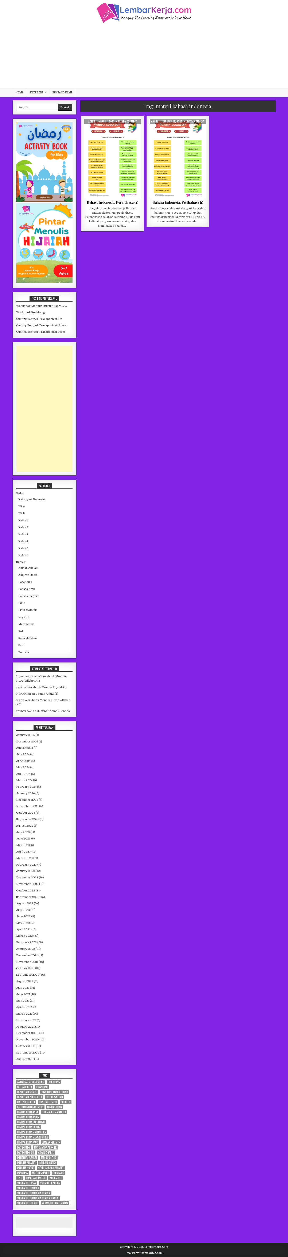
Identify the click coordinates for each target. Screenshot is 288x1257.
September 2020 (27, 1052)
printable (58, 1173)
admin (91, 121)
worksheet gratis (27, 1203)
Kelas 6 (125, 129)
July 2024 (23, 754)
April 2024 (23, 773)
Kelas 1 (23, 520)
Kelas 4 (23, 541)
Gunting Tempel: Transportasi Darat (40, 331)
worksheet (55, 1178)
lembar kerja (54, 1107)
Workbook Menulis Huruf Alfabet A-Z (41, 305)
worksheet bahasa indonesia (33, 1193)
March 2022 (24, 935)
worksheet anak (26, 1183)
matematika (23, 1147)
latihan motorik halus (30, 1107)
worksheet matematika (55, 1203)
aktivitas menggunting (30, 1082)
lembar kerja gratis (28, 1127)
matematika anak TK (45, 1147)
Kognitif (23, 617)
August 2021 (24, 981)
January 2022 (25, 948)
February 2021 (26, 1020)
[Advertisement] (144, 54)
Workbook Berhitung (30, 312)
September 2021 (27, 974)
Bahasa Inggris (28, 596)
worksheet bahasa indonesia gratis (38, 1198)
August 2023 (24, 825)
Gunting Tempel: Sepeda (53, 711)
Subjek (21, 562)
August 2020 (25, 1059)
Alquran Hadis (28, 574)
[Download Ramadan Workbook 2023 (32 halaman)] (44, 200)
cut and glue (24, 1087)
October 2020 (25, 1046)
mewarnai (22, 1173)
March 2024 (24, 780)
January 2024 (25, 793)
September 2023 (27, 819)
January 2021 (25, 1026)
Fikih (21, 603)
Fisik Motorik (27, 610)
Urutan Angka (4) (46, 693)
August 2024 (24, 747)
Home (19, 92)
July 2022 (23, 909)
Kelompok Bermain (31, 499)
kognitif (65, 1102)
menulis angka (47, 1163)
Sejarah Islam (27, 638)
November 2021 (27, 961)
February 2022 (26, 942)
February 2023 (26, 864)
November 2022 (27, 884)
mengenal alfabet (27, 1158)
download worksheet (29, 1097)
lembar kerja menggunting (32, 1137)
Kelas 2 (23, 527)
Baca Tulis (25, 582)
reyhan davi (24, 711)
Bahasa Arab (26, 589)
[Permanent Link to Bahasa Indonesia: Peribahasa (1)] (178, 158)
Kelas (20, 493)
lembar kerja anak (27, 1112)
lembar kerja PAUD (27, 1142)
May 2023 (23, 845)
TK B (21, 513)
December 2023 (27, 799)
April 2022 (23, 929)
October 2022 (25, 890)
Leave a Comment (127, 121)
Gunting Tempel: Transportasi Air (39, 319)
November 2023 (27, 806)
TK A (21, 506)
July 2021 (22, 987)
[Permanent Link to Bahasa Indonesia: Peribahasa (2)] (112, 158)
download (42, 1087)
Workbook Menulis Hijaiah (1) (47, 687)
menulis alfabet (26, 1163)
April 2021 (23, 1007)
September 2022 (27, 897)
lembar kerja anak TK (54, 1112)
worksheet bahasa (28, 1188)
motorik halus (40, 1173)
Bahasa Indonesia (106, 129)
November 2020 (27, 1039)
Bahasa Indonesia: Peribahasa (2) (112, 202)
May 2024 (23, 767)
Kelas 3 (23, 534)
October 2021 (25, 968)
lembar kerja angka (28, 1117)
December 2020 (27, 1033)
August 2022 (24, 903)
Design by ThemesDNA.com (144, 1253)
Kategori (36, 92)
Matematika (26, 624)
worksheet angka (50, 1183)
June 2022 (23, 916)
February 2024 (26, 786)
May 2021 (22, 1000)
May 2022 (23, 922)
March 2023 (24, 858)
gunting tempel (48, 1102)
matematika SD (25, 1153)
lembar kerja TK (51, 1142)
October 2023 (25, 812)
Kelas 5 (23, 548)
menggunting (49, 1158)
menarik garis (46, 1153)
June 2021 (23, 994)
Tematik (196, 129)
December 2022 (27, 877)
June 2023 (23, 838)
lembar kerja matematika (31, 1132)
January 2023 (25, 871)
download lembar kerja (54, 1092)
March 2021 (24, 1013)
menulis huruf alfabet (51, 1168)
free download (54, 1097)
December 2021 (27, 955)
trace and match (36, 1178)
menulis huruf (25, 1168)
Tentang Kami (62, 92)
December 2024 (27, 741)
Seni (21, 645)
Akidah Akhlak (28, 567)
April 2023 (23, 851)
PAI (20, 631)
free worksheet (26, 1102)
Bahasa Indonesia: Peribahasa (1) (177, 202)
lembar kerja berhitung (31, 1122)
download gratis (27, 1092)
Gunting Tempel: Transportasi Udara (41, 325)
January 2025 (25, 735)
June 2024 (23, 760)
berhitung (54, 1082)
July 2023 (23, 832)
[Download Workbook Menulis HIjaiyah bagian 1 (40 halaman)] (44, 281)
